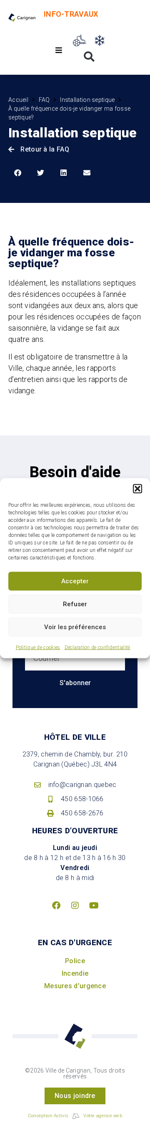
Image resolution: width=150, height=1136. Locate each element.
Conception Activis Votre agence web (75, 1115)
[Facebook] (56, 905)
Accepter (75, 581)
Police (75, 961)
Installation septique (87, 99)
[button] (137, 488)
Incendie (75, 973)
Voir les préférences (75, 627)
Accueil (18, 99)
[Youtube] (93, 905)
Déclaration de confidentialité (97, 647)
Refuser (75, 604)
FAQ (44, 99)
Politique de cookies (38, 647)
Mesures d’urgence (75, 986)
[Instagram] (75, 905)
